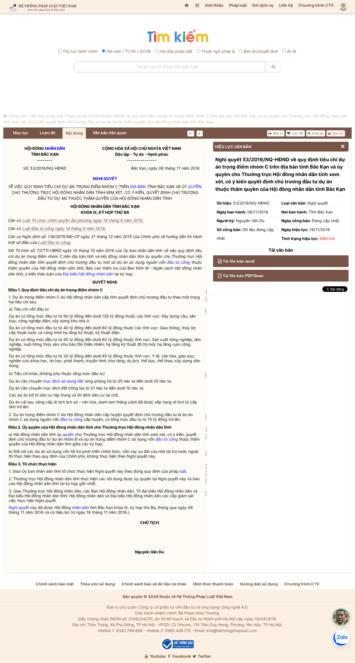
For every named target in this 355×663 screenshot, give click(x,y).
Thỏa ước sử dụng (97, 584)
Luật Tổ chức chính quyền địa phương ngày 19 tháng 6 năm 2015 (82, 220)
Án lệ (291, 51)
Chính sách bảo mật (55, 584)
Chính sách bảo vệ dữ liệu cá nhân (154, 584)
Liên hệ (286, 5)
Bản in (277, 133)
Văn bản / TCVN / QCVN (129, 51)
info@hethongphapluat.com (231, 630)
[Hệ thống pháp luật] (41, 6)
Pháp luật (238, 5)
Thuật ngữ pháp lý (218, 51)
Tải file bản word (239, 261)
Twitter (204, 656)
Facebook (181, 656)
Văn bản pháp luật (46, 116)
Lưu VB (297, 133)
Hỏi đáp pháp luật (176, 51)
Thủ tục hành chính (80, 51)
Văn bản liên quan (110, 132)
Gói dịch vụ (263, 5)
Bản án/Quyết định (261, 51)
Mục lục (20, 132)
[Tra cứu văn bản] (177, 36)
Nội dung (74, 133)
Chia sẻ (317, 133)
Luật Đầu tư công (54, 242)
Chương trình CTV (316, 5)
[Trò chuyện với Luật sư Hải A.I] (341, 617)
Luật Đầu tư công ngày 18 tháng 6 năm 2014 (63, 228)
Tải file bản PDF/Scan (243, 275)
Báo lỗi (337, 133)
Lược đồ (47, 132)
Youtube (157, 656)
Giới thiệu (214, 5)
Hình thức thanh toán (213, 584)
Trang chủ (17, 116)
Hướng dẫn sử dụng (259, 584)
